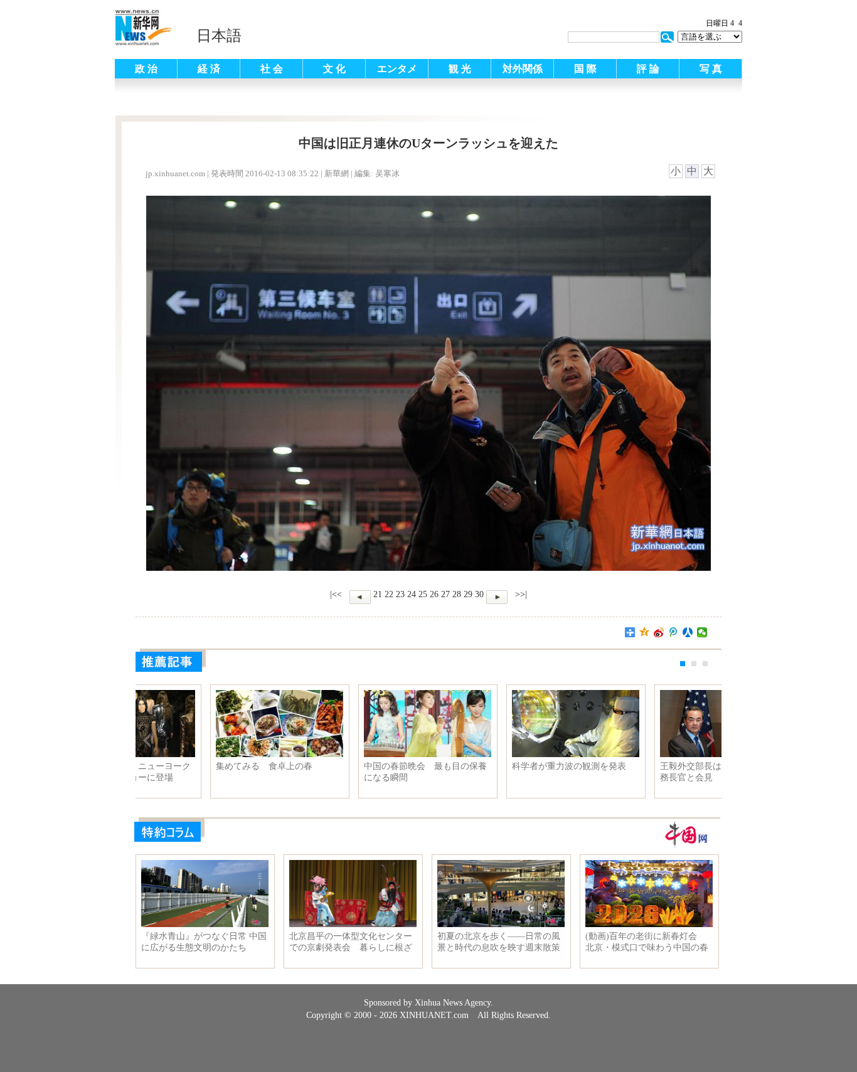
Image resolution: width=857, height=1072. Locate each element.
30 (479, 594)
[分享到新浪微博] (659, 632)
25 (422, 594)
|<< (336, 594)
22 (389, 594)
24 (411, 594)
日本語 (219, 36)
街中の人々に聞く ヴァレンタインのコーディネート (351, 772)
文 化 (334, 68)
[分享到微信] (702, 632)
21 (377, 594)
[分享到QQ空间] (644, 632)
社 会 (271, 68)
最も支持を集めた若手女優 (491, 766)
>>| (520, 594)
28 (456, 594)
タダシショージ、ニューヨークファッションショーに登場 (648, 772)
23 (400, 594)
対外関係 (523, 68)
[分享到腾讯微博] (673, 632)
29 (468, 594)
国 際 (585, 68)
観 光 (460, 68)
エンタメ (397, 68)
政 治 (146, 68)
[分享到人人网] (688, 632)
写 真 (711, 68)
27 (445, 594)
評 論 (648, 68)
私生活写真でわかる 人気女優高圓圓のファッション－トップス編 (203, 772)
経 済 (209, 68)
